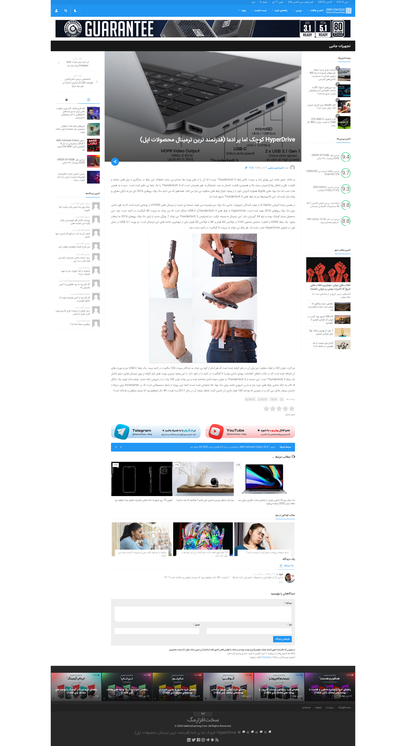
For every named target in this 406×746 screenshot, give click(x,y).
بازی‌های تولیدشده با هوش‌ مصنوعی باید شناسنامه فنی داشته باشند (70, 129)
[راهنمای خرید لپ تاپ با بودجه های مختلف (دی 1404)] (127, 687)
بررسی (299, 11)
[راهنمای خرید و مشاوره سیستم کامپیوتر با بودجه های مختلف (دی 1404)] (279, 687)
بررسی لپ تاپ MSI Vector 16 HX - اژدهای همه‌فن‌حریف (323, 221)
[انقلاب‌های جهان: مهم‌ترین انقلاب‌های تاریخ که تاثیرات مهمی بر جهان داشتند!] (328, 269)
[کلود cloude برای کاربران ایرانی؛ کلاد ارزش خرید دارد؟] (344, 106)
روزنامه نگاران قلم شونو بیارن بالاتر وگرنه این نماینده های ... (75, 222)
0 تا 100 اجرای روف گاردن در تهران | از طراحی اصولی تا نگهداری (320, 320)
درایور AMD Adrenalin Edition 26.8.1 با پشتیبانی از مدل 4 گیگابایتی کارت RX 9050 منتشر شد (70, 145)
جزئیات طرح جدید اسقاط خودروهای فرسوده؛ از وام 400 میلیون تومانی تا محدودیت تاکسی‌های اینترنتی (323, 74)
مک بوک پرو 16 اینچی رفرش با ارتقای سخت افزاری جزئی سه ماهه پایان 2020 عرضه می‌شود (266, 502)
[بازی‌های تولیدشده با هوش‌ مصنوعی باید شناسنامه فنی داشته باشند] (93, 129)
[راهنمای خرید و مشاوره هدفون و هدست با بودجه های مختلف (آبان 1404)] (330, 687)
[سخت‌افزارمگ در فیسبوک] (198, 740)
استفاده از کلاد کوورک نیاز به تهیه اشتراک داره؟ (75, 272)
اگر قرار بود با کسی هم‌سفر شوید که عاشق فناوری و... (74, 299)
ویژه (244, 11)
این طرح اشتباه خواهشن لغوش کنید (74, 247)
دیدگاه (285, 566)
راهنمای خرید (281, 11)
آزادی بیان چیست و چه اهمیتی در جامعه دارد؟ (323, 344)
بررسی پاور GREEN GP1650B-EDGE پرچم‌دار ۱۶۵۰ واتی (250, 447)
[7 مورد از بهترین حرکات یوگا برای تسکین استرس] (342, 332)
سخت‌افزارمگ (344, 708)
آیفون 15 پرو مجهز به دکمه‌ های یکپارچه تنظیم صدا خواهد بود (143, 500)
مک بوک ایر (262, 399)
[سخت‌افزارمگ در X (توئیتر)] (194, 740)
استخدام (306, 708)
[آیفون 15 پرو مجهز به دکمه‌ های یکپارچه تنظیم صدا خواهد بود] (141, 479)
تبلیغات (318, 708)
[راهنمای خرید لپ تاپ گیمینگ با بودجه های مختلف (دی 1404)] (76, 687)
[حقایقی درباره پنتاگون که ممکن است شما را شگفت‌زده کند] (342, 306)
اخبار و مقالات (316, 11)
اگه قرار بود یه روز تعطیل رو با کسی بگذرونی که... (74, 286)
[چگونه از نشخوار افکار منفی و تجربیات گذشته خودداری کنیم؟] (142, 539)
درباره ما (330, 708)
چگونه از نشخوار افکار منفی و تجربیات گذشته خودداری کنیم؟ (142, 554)
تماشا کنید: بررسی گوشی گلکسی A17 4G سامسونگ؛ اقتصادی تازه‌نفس (323, 205)
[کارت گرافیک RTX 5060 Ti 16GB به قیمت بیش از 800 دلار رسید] (344, 122)
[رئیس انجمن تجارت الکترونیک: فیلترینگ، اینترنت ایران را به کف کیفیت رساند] (93, 177)
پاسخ (281, 582)
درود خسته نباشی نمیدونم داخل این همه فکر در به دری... (74, 259)
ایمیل (196, 625)
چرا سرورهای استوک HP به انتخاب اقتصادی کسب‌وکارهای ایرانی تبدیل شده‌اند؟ (322, 91)
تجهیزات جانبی (339, 46)
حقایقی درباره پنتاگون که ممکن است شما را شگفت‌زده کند (320, 307)
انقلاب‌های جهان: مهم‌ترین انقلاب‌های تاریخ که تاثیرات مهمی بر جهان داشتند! (330, 287)
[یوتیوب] (250, 431)
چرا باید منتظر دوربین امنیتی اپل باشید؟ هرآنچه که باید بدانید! (205, 500)
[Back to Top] (203, 714)
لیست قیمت (260, 11)
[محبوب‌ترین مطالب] (67, 100)
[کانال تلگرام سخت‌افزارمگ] (207, 740)
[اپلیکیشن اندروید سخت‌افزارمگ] (212, 740)
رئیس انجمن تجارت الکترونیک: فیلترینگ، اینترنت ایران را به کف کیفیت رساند (71, 177)
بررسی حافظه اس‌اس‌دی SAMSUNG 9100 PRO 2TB (322, 173)
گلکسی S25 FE (325, 2)
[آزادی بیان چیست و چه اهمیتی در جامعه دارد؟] (342, 344)
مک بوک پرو (250, 399)
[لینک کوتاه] (246, 168)
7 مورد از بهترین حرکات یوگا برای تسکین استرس (321, 332)
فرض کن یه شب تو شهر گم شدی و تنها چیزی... (73, 235)
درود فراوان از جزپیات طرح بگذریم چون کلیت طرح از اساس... (73, 312)
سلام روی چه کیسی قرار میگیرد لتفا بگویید (74, 208)
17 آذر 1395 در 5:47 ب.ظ (264, 574)
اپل (282, 399)
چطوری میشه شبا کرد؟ (80, 324)
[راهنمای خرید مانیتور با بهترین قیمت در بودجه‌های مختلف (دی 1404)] (178, 687)
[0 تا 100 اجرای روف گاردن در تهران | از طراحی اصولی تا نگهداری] (342, 319)
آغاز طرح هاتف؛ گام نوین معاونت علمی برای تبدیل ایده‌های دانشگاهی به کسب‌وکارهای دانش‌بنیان (70, 113)
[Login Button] (56, 10)
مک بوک (274, 399)
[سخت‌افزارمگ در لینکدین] (188, 740)
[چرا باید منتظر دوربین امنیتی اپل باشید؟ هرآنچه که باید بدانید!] (203, 479)
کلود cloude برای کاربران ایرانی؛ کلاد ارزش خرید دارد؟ (321, 106)
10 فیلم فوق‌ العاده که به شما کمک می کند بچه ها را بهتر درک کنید (204, 554)
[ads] (203, 28)
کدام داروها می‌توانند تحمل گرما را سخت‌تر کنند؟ (267, 553)
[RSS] (217, 740)
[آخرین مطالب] (89, 100)
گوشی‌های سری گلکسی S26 (300, 2)
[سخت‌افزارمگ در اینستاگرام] (203, 740)
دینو (253, 2)
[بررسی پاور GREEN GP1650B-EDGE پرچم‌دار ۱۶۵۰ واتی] (93, 161)
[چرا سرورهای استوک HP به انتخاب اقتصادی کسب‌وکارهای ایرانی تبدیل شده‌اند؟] (344, 90)
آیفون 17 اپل (277, 2)
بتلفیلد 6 (264, 2)
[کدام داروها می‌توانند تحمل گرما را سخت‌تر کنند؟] (264, 539)
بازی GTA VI (342, 2)
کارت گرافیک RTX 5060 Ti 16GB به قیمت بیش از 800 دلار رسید (321, 122)
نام (290, 625)
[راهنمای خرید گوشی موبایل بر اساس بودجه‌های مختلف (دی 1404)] (228, 687)
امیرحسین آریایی (275, 168)
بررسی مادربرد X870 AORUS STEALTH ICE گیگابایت (326, 189)
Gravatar (266, 657)
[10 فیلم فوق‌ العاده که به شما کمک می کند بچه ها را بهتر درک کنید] (203, 539)
